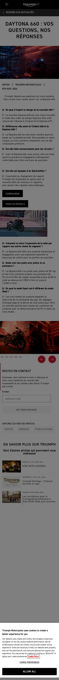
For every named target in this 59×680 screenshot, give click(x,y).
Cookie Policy (33, 657)
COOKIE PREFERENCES (29, 662)
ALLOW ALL (29, 671)
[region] (29, 650)
